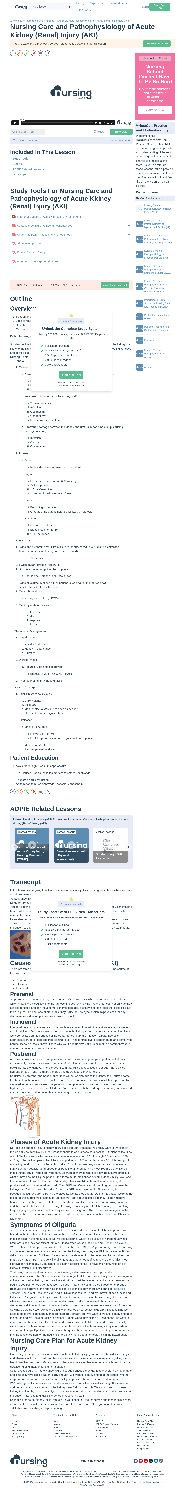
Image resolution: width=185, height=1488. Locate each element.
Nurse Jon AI (84, 9)
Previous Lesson (26, 140)
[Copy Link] (47, 53)
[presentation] (14, 847)
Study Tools (20, 158)
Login (145, 6)
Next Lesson (119, 140)
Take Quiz (121, 131)
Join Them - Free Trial (115, 285)
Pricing (80, 3)
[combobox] (47, 6)
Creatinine (109, 1242)
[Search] (69, 6)
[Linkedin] (156, 1461)
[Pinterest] (146, 1461)
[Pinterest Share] (33, 53)
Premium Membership (71, 321)
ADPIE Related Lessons (28, 169)
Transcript (19, 174)
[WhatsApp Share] (26, 53)
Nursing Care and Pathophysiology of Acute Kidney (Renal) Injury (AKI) (92, 21)
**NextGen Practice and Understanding (34, 21)
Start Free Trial (71, 374)
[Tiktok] (161, 1461)
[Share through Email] (40, 53)
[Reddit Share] (20, 53)
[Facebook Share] (13, 53)
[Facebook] (136, 1461)
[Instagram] (151, 1461)
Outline (17, 163)
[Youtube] (141, 1461)
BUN (94, 1242)
